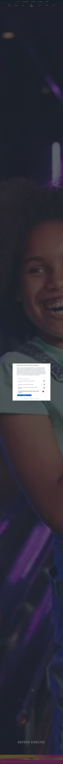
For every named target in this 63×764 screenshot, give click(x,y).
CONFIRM (24, 395)
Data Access (31, 398)
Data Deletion (26, 398)
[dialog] (31, 382)
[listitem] (31, 378)
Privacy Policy (37, 398)
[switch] (43, 381)
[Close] (48, 365)
